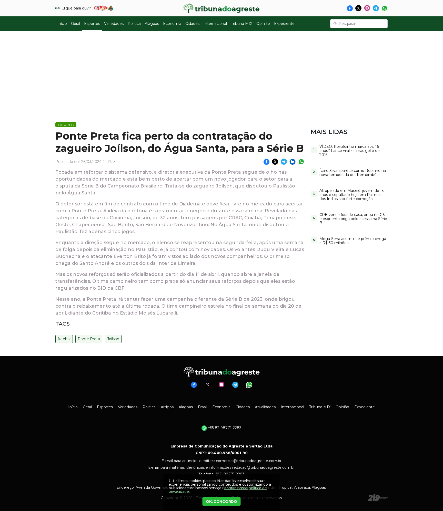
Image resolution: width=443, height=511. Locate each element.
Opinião (263, 23)
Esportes (92, 23)
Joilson (113, 339)
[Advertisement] (221, 73)
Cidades (192, 23)
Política (134, 23)
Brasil (202, 407)
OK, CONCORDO (221, 501)
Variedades (114, 23)
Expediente (284, 23)
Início (62, 23)
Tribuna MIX (241, 23)
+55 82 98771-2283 (224, 427)
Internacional (215, 23)
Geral (75, 23)
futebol (64, 339)
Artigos (167, 407)
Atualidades (265, 407)
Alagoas (152, 23)
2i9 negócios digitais (378, 497)
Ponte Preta (89, 339)
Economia (172, 23)
